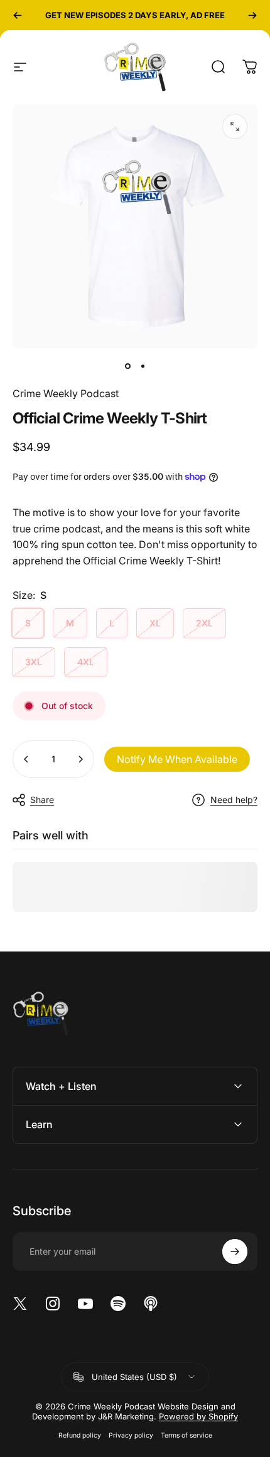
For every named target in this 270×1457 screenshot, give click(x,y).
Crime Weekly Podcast (66, 393)
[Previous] (17, 15)
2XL (204, 623)
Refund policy (79, 1435)
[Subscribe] (234, 1251)
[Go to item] (127, 365)
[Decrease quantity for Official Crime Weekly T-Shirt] (26, 759)
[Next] (252, 15)
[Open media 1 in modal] (234, 126)
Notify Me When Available (177, 759)
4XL (85, 661)
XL (155, 623)
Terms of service (186, 1435)
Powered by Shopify (198, 1416)
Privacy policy (131, 1435)
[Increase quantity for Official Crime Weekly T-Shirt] (80, 759)
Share (42, 799)
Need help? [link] (233, 799)
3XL (33, 661)
